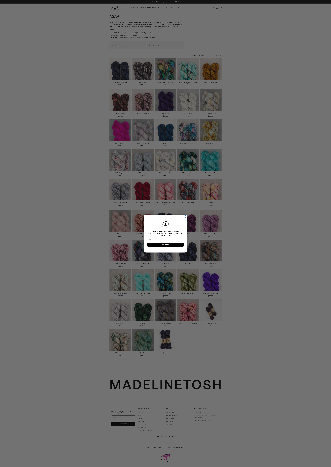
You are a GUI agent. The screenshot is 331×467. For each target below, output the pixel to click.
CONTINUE (165, 245)
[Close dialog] (185, 216)
